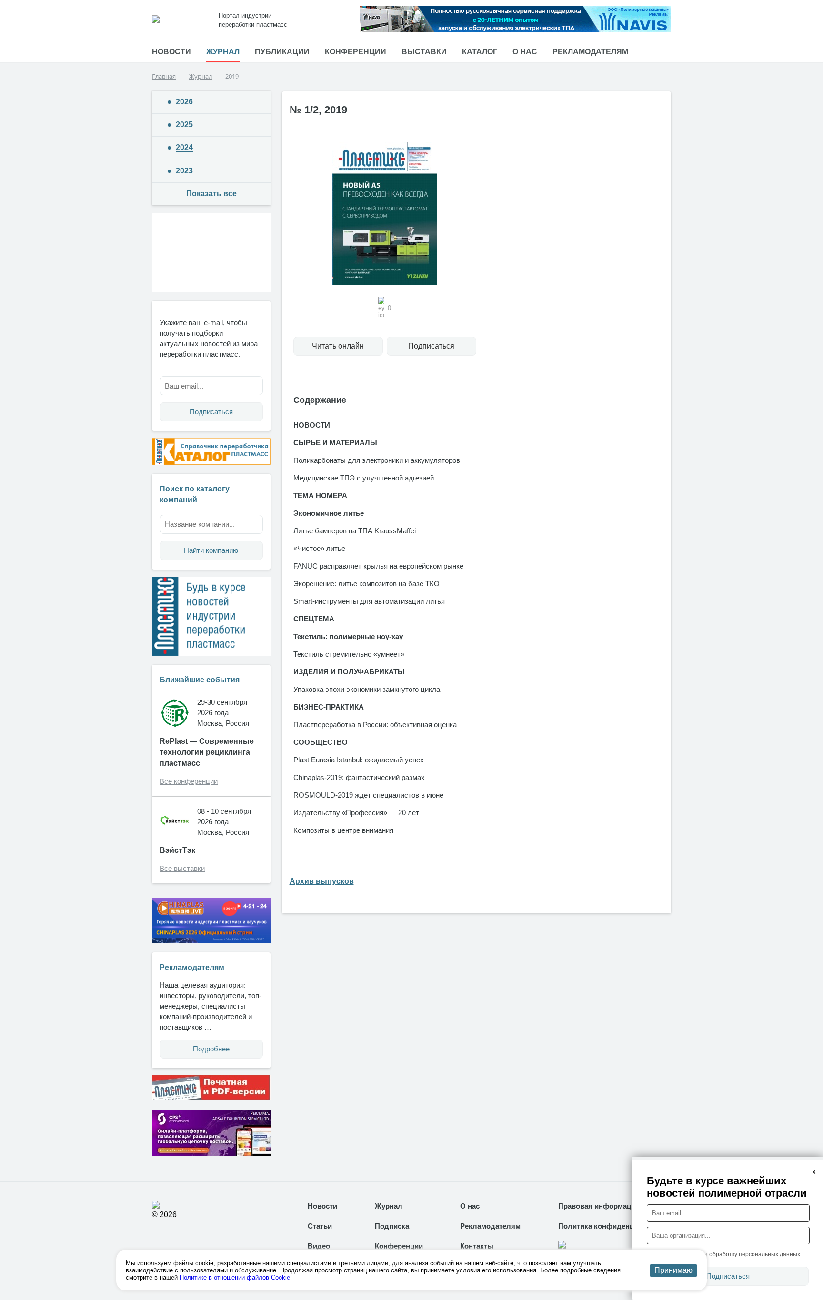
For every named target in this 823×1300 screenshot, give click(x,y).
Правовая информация (599, 1206)
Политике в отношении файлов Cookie (235, 1277)
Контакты (476, 1246)
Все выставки (182, 868)
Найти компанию (211, 550)
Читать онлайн (338, 346)
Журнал (223, 52)
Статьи (320, 1226)
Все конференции (189, 781)
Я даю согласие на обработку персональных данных (728, 1254)
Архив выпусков (322, 881)
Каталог (479, 52)
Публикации (282, 52)
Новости (171, 52)
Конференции (355, 52)
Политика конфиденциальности (614, 1226)
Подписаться (211, 412)
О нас (524, 52)
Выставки (424, 52)
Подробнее (211, 1049)
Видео (319, 1246)
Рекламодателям (590, 52)
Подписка (392, 1226)
